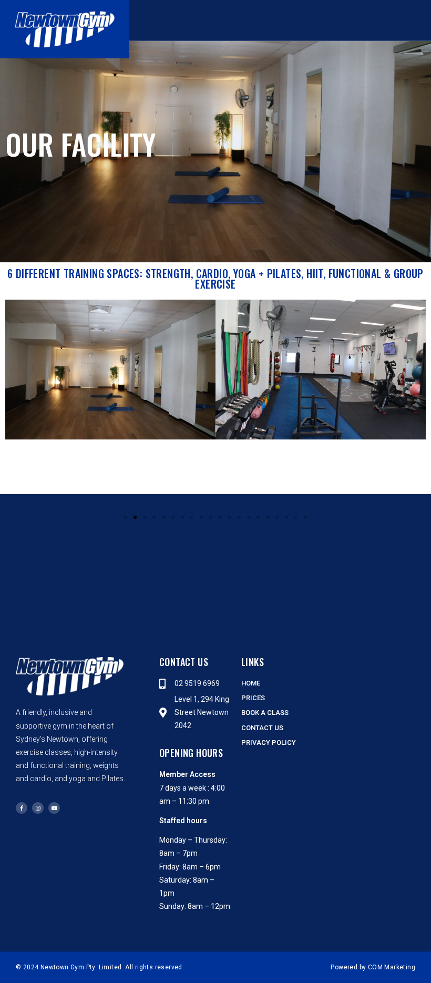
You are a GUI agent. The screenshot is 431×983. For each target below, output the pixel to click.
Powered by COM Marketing (373, 967)
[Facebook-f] (21, 808)
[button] (315, 20)
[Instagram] (38, 808)
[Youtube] (54, 808)
